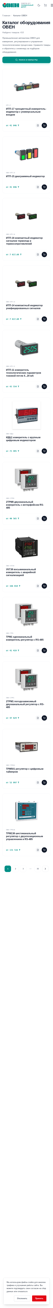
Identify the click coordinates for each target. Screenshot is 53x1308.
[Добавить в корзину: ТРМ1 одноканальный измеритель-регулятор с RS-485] (44, 650)
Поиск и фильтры (28, 60)
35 (38, 869)
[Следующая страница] (45, 869)
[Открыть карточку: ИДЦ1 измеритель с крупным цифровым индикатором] (37, 451)
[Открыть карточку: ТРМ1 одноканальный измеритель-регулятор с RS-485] (37, 650)
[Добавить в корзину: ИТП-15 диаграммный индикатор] (44, 187)
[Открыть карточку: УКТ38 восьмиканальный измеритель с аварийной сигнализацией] (37, 586)
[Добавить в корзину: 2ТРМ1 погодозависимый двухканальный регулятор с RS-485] (44, 718)
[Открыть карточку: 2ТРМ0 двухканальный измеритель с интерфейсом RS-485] (37, 518)
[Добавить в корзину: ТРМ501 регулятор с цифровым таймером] (44, 782)
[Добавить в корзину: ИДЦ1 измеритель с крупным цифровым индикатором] (44, 451)
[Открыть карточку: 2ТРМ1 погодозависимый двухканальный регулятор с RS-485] (37, 718)
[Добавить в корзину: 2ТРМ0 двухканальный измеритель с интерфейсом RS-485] (44, 518)
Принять (39, 1298)
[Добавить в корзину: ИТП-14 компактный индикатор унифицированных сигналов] (44, 319)
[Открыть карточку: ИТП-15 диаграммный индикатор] (37, 187)
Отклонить (22, 1298)
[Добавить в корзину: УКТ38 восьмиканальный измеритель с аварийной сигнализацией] (44, 586)
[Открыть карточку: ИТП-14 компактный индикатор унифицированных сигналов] (37, 319)
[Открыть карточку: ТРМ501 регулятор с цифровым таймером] (37, 782)
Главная (6, 15)
